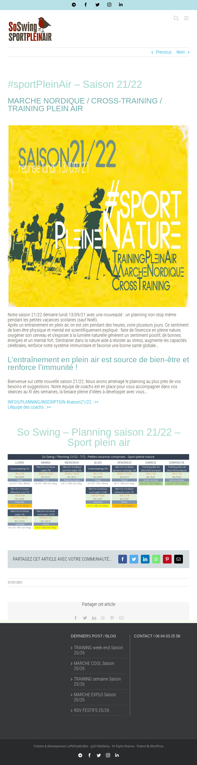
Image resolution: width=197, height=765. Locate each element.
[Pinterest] (167, 559)
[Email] (178, 559)
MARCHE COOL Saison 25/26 (94, 666)
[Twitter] (134, 559)
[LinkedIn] (145, 559)
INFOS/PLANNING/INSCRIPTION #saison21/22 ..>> (53, 402)
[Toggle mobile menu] (186, 18)
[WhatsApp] (156, 559)
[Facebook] (122, 559)
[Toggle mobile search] (176, 18)
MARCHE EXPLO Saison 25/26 (95, 697)
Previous (164, 52)
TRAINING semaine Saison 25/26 (97, 681)
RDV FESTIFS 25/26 (91, 710)
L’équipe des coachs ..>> (29, 407)
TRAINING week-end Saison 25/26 (98, 650)
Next (180, 52)
